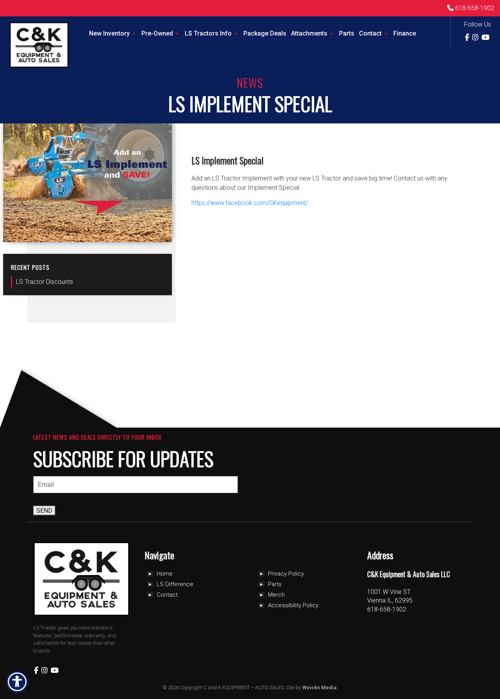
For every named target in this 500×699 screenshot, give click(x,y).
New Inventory (109, 33)
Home (165, 573)
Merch (276, 594)
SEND (44, 510)
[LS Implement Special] (115, 237)
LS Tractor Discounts (44, 281)
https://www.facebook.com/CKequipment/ (249, 203)
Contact (370, 33)
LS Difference (175, 584)
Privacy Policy (286, 573)
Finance (404, 33)
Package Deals (264, 33)
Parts (346, 33)
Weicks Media (319, 687)
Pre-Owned (157, 33)
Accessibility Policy (293, 605)
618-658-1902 (474, 8)
